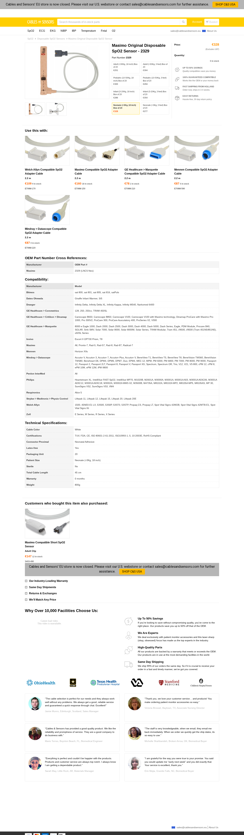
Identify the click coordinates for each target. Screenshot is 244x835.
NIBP (64, 30)
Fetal (104, 30)
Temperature (88, 30)
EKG (53, 30)
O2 (113, 30)
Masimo (30, 270)
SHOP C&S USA (225, 4)
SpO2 (30, 30)
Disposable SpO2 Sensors (51, 38)
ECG (42, 30)
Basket (213, 22)
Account (197, 21)
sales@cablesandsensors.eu (185, 31)
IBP (74, 30)
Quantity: (179, 55)
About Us (212, 31)
